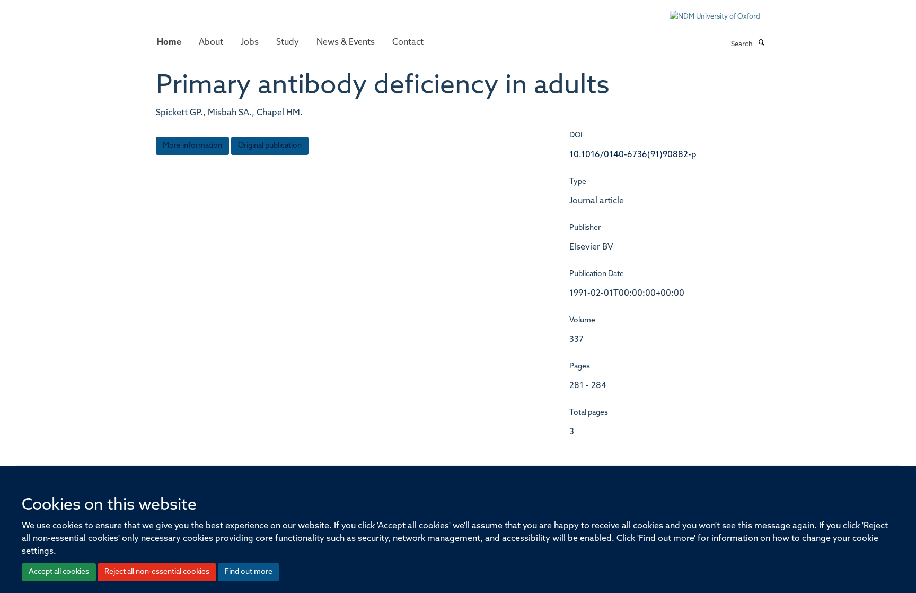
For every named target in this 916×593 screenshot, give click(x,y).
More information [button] (192, 146)
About (211, 42)
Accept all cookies (59, 572)
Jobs (250, 42)
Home (169, 42)
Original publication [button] (270, 146)
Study (287, 42)
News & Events (345, 42)
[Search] (761, 43)
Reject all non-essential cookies (156, 572)
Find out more (248, 572)
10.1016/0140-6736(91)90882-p (633, 155)
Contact (408, 42)
